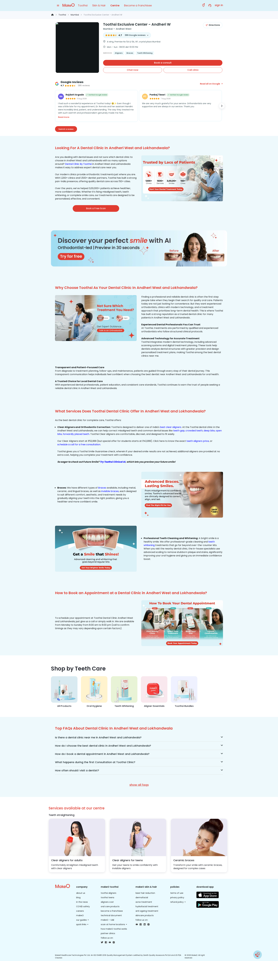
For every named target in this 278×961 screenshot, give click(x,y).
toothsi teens (107, 897)
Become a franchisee (138, 5)
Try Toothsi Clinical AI (112, 462)
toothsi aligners (108, 893)
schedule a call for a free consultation (78, 444)
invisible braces (110, 491)
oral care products (110, 906)
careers (80, 910)
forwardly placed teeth (76, 434)
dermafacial (142, 897)
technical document (111, 915)
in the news (82, 902)
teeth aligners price (197, 441)
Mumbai (75, 14)
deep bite (209, 430)
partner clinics (108, 933)
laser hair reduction (145, 893)
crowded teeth (194, 430)
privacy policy (177, 897)
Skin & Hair (99, 5)
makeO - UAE (107, 919)
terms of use (176, 893)
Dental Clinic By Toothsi (78, 164)
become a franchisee (112, 910)
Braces (102, 487)
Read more (63, 117)
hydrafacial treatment (147, 906)
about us (80, 893)
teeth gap (179, 430)
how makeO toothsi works (114, 928)
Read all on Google (210, 83)
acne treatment (144, 902)
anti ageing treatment (147, 910)
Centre (114, 5)
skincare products (145, 915)
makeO (80, 915)
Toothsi (83, 5)
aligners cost (107, 902)
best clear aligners (170, 427)
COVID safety (83, 906)
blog (78, 897)
